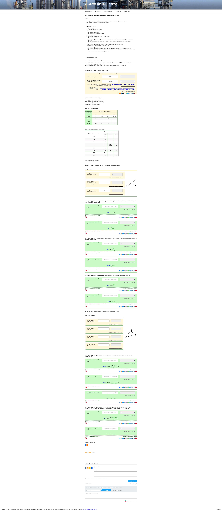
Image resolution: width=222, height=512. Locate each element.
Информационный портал (101, 4)
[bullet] (94, 463)
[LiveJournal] (131, 93)
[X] (123, 93)
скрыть (94, 26)
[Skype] (128, 93)
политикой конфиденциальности (89, 509)
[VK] (86, 467)
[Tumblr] (133, 93)
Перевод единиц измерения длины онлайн (116, 186)
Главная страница (88, 11)
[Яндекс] (90, 467)
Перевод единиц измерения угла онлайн (115, 348)
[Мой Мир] (121, 93)
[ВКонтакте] (118, 93)
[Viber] (124, 93)
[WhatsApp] (126, 93)
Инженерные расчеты (108, 11)
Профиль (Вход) (126, 11)
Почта (95, 470)
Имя (95, 467)
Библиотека (98, 11)
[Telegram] (129, 93)
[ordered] (92, 463)
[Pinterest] (134, 93)
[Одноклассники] (120, 93)
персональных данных (102, 478)
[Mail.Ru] (92, 467)
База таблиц (118, 11)
